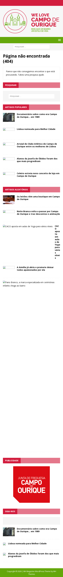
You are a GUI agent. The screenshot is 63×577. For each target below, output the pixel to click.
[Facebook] (31, 3)
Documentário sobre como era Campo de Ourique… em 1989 (37, 115)
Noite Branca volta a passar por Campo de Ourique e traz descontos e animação (38, 212)
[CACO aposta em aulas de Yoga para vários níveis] (28, 226)
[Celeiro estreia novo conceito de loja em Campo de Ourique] (9, 179)
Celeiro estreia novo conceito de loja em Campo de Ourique (38, 174)
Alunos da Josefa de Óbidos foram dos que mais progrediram (37, 160)
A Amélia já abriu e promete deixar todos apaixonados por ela (35, 268)
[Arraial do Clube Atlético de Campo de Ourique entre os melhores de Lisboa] (9, 149)
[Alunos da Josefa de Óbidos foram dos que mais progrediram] (9, 164)
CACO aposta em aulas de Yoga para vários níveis (57, 242)
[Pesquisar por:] (31, 46)
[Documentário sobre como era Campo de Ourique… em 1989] (9, 120)
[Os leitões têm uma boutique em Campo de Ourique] (9, 202)
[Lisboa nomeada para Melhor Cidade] (9, 134)
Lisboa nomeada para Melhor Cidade (36, 129)
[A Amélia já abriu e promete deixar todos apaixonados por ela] (9, 273)
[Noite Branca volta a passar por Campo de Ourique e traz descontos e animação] (9, 217)
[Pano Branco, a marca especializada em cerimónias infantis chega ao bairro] (30, 285)
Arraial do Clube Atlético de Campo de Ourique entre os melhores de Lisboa (37, 145)
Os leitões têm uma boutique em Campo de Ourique (38, 198)
